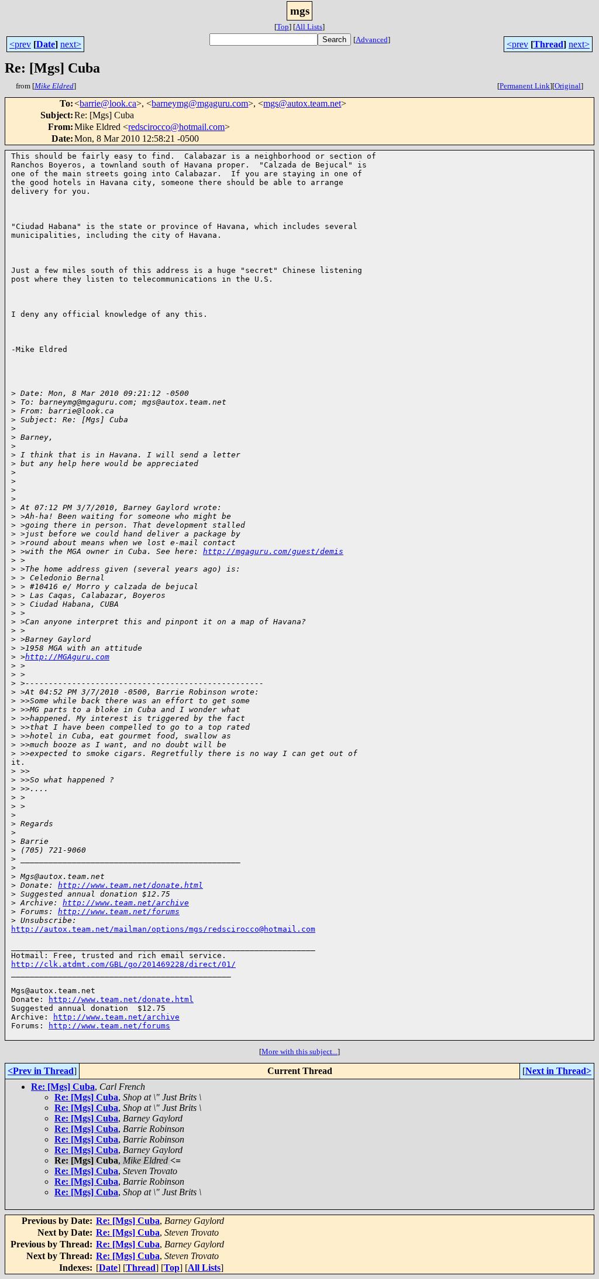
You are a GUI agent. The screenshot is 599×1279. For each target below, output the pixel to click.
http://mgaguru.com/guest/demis (273, 551)
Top (283, 26)
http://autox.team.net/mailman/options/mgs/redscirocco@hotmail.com (163, 929)
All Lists (308, 26)
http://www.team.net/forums (119, 911)
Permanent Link (525, 85)
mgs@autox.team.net (302, 103)
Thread (548, 44)
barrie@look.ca (108, 103)
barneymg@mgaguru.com (200, 103)
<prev (20, 44)
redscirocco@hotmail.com (176, 127)
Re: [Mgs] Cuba (63, 1087)
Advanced (372, 39)
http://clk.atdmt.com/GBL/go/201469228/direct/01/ (123, 964)
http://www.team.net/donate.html (130, 885)
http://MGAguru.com (67, 656)
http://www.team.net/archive (126, 902)
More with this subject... (299, 1051)
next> (70, 44)
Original (568, 85)
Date (45, 44)
